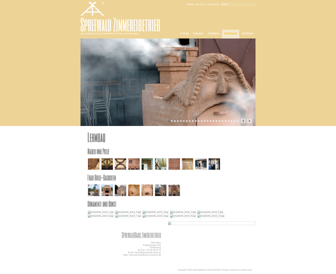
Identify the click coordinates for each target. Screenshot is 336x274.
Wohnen (247, 33)
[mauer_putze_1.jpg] (94, 169)
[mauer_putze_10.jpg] (214, 169)
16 (213, 121)
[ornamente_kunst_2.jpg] (128, 212)
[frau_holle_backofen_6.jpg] (161, 196)
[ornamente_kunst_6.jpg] (101, 216)
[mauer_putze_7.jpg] (174, 169)
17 (216, 121)
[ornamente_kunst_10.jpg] (211, 216)
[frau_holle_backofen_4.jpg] (134, 196)
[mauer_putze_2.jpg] (107, 169)
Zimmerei (230, 33)
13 (204, 121)
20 (225, 121)
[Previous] (243, 120)
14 (207, 121)
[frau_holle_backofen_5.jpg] (147, 196)
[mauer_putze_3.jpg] (120, 169)
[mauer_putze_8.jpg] (187, 169)
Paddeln (213, 33)
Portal (184, 33)
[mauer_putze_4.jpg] (134, 169)
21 (228, 121)
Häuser (198, 33)
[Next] (249, 120)
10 (196, 121)
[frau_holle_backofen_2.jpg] (107, 196)
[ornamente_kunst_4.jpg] (183, 212)
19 (222, 121)
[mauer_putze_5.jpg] (147, 169)
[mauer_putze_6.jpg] (161, 169)
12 (201, 121)
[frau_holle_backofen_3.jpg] (120, 196)
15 (210, 121)
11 (199, 121)
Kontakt (190, 4)
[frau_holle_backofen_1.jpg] (94, 196)
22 (231, 121)
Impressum (200, 4)
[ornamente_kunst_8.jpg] (155, 216)
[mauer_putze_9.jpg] (201, 169)
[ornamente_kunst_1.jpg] (101, 212)
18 (219, 121)
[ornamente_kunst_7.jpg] (128, 216)
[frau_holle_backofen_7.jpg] (174, 196)
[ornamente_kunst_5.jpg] (210, 212)
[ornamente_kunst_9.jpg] (183, 216)
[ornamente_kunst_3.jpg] (155, 212)
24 (237, 121)
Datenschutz (213, 4)
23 (234, 121)
